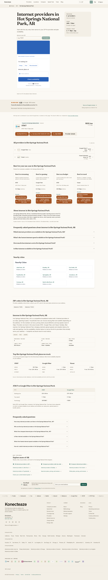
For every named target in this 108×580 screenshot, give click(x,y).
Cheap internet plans (24, 549)
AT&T (43, 390)
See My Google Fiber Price (44, 195)
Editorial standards (68, 511)
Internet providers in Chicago (38, 549)
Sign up (84, 484)
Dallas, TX (24, 542)
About (65, 506)
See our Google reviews (89, 105)
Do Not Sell (91, 513)
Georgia (44, 535)
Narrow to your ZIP (21, 35)
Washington (70, 535)
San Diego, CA (47, 542)
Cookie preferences (94, 515)
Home (12, 6)
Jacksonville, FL (80, 542)
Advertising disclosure (94, 509)
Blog (62, 2)
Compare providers (51, 506)
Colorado (83, 535)
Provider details (70, 134)
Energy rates (50, 522)
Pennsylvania (29, 535)
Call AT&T (58, 134)
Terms (90, 511)
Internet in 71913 (29, 307)
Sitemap (65, 515)
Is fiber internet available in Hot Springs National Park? (33, 249)
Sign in (101, 2)
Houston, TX (8, 542)
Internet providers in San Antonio (70, 549)
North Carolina (51, 535)
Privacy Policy (38, 488)
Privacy (90, 506)
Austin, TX (30, 542)
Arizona (64, 535)
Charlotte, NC (96, 542)
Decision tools (50, 511)
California (7, 535)
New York (22, 535)
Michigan (58, 535)
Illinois (35, 535)
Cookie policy (92, 518)
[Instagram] (12, 522)
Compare (43, 2)
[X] (9, 522)
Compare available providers (83, 195)
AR (17, 6)
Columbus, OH (88, 542)
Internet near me (51, 518)
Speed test (49, 509)
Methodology (67, 509)
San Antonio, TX (16, 542)
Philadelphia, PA (70, 542)
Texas (12, 535)
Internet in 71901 (18, 307)
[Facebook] (6, 522)
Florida (17, 535)
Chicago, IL (55, 542)
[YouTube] (19, 522)
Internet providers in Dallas (11, 551)
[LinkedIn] (16, 522)
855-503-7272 (8, 518)
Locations (36, 2)
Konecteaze (7, 2)
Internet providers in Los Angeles (87, 549)
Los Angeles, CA (39, 542)
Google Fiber (70, 390)
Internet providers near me (11, 549)
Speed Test (51, 2)
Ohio (40, 535)
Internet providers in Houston (53, 549)
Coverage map (50, 513)
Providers (29, 2)
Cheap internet (50, 520)
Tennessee (77, 535)
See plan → (17, 194)
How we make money (73, 115)
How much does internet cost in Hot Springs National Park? (34, 243)
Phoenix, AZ (62, 542)
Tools (57, 2)
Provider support (68, 513)
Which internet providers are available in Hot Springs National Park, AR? (39, 232)
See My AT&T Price (22, 133)
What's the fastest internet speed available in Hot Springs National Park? (39, 237)
